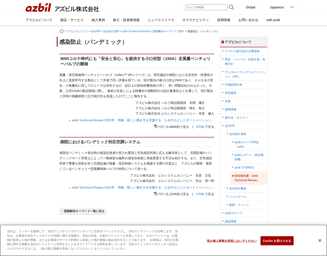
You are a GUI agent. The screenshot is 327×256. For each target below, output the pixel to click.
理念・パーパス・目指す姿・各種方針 (245, 61)
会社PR (95, 31)
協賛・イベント (239, 204)
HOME (61, 31)
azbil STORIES (244, 167)
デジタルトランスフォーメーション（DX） (245, 74)
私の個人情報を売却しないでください (232, 240)
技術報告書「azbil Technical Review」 (247, 178)
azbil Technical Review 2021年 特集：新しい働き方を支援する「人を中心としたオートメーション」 (143, 120)
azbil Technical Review (136, 31)
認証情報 (230, 221)
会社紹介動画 (237, 188)
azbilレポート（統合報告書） (249, 157)
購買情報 (230, 109)
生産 (228, 101)
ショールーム (237, 196)
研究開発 (230, 93)
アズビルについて (77, 31)
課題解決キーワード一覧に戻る (84, 211)
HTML (200, 127)
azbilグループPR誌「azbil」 (246, 144)
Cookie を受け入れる (277, 240)
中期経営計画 (233, 84)
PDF (161, 127)
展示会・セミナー (236, 117)
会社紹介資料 (111, 31)
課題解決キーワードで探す (169, 31)
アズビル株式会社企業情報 (242, 51)
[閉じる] (320, 240)
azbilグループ (233, 213)
